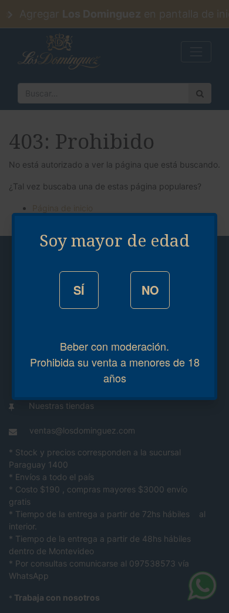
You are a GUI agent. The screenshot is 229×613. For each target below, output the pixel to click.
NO (150, 289)
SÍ (79, 289)
